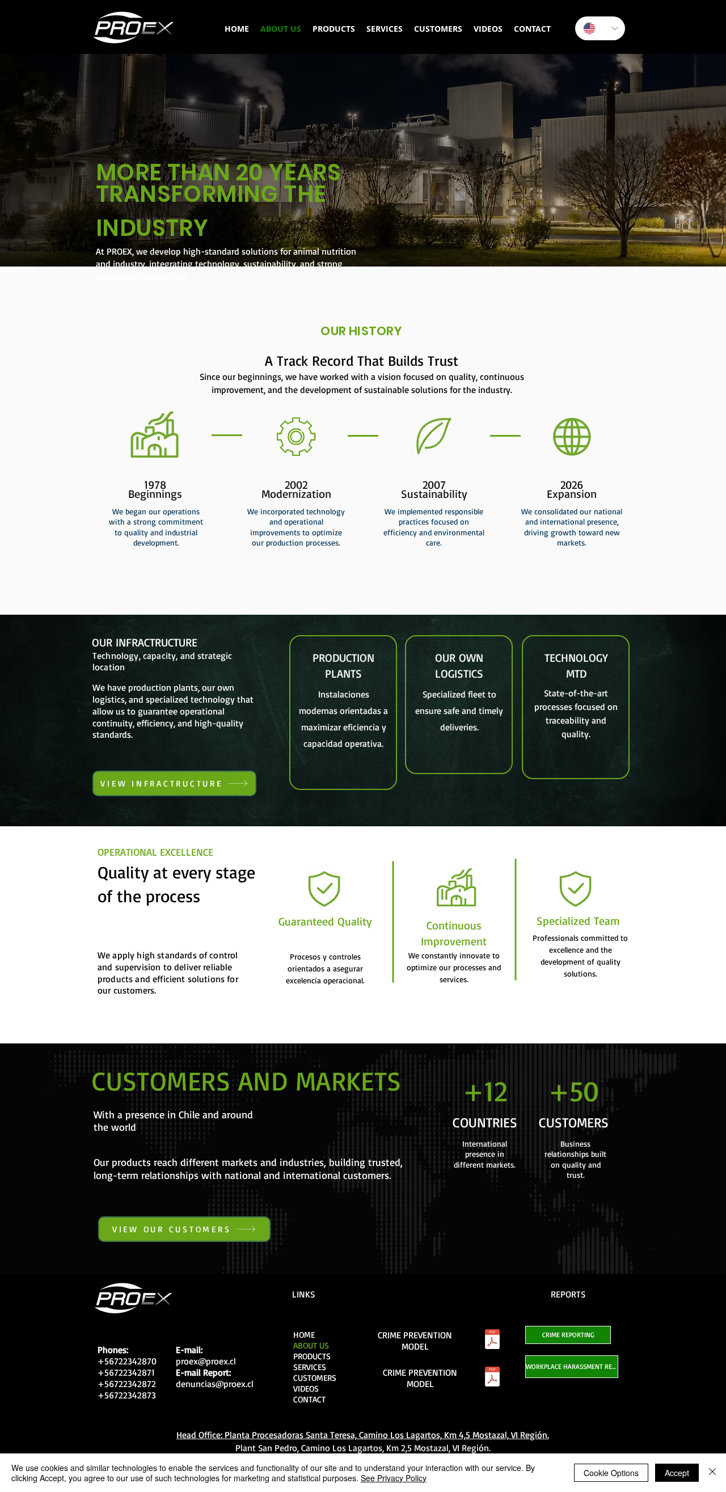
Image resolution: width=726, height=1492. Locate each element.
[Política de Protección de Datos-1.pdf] (492, 1378)
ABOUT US (311, 1345)
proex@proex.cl (206, 1361)
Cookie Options (611, 1472)
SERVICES (309, 1367)
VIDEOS (306, 1388)
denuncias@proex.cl (215, 1383)
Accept (677, 1472)
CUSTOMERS (314, 1377)
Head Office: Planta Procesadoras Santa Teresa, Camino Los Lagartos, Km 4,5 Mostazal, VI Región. (362, 1434)
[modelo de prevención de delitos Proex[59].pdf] (492, 1340)
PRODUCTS (312, 1356)
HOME (304, 1334)
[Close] (712, 1473)
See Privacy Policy (394, 1477)
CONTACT (309, 1399)
